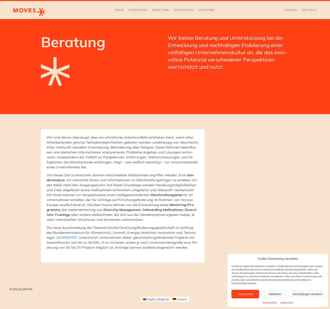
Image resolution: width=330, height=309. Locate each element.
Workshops (184, 10)
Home (119, 10)
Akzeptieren (245, 294)
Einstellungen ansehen (307, 294)
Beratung (160, 10)
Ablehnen (275, 294)
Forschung (137, 10)
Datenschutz (270, 302)
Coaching (206, 10)
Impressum (287, 302)
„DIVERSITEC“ (66, 237)
